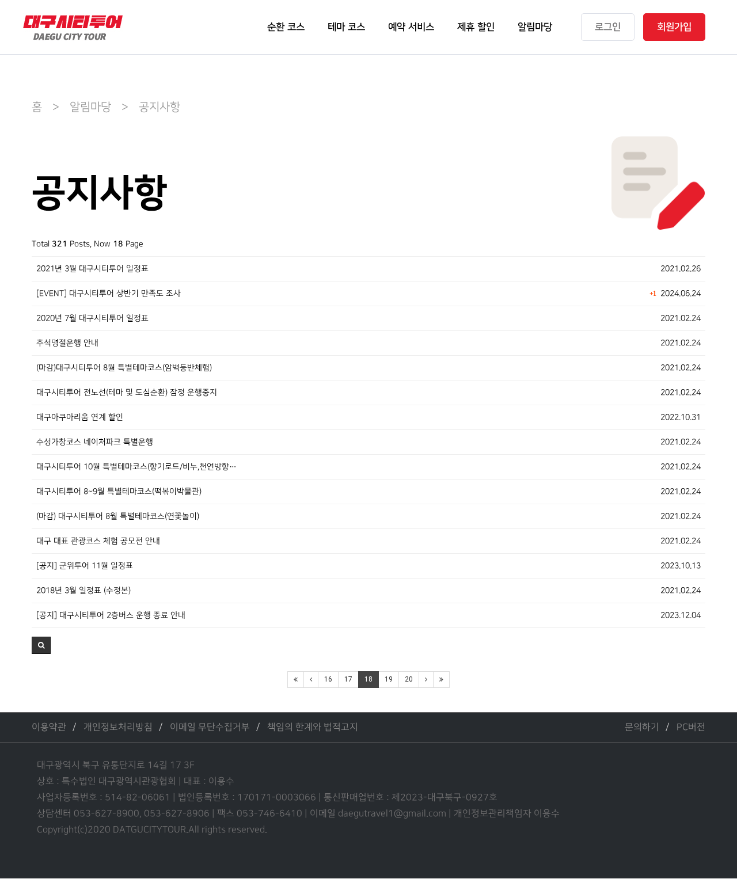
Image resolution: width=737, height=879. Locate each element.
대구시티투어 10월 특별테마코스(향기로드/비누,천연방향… (136, 466)
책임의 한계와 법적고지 (312, 727)
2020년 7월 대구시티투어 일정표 (92, 318)
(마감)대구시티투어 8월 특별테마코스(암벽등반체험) (124, 367)
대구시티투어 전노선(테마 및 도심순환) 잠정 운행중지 (126, 392)
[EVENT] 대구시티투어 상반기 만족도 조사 (108, 293)
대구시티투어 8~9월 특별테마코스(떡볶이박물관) (119, 491)
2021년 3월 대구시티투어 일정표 (92, 268)
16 (328, 679)
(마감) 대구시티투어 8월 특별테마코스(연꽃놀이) (117, 516)
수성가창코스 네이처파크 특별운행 (94, 441)
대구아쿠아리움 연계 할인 (79, 417)
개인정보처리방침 (118, 727)
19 (389, 679)
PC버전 (691, 727)
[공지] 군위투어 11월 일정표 (84, 565)
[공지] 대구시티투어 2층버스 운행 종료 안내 (110, 615)
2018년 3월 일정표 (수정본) (83, 590)
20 (409, 679)
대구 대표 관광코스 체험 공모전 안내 (98, 540)
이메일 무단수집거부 (210, 727)
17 (348, 679)
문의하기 (642, 727)
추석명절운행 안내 (67, 342)
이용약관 (49, 727)
